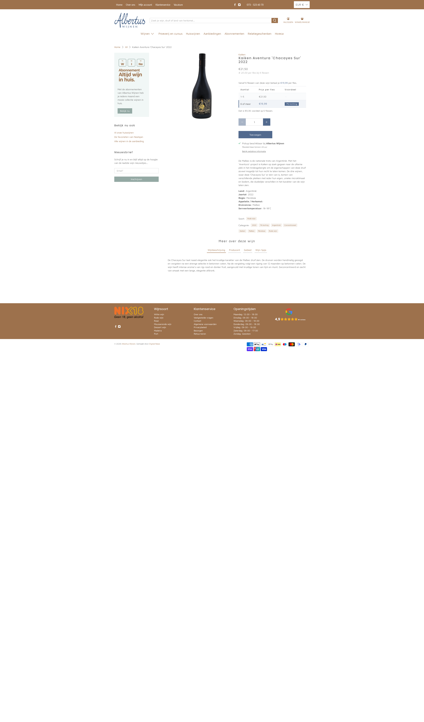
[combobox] (211, 20)
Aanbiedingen (212, 33)
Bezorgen (198, 330)
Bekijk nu (125, 110)
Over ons (130, 4)
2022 (254, 225)
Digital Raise (154, 344)
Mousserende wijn (162, 324)
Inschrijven (136, 179)
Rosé (156, 320)
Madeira (158, 330)
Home (119, 4)
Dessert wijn (160, 327)
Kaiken (241, 54)
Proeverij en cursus (171, 33)
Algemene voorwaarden (205, 324)
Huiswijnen (193, 33)
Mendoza (261, 231)
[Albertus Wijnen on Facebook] (235, 4)
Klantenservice (163, 4)
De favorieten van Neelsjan (128, 136)
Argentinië (276, 225)
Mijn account (145, 4)
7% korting (264, 225)
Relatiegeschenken (259, 33)
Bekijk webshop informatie (254, 151)
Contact (197, 320)
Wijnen (145, 33)
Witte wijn (159, 314)
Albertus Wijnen (128, 344)
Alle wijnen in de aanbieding (129, 141)
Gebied (247, 250)
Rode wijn (251, 219)
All (126, 47)
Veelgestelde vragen (203, 317)
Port (156, 333)
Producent (234, 250)
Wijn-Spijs (260, 250)
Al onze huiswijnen (124, 132)
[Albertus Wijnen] (129, 20)
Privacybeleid (200, 327)
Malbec (251, 231)
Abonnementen (234, 33)
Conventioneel (290, 225)
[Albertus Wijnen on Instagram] (239, 4)
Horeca (279, 33)
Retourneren (200, 333)
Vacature (178, 4)
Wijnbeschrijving (216, 250)
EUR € (300, 4)
